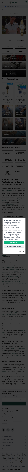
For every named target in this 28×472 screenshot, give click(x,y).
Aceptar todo (14, 242)
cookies (7, 224)
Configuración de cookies (14, 246)
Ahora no (21, 251)
